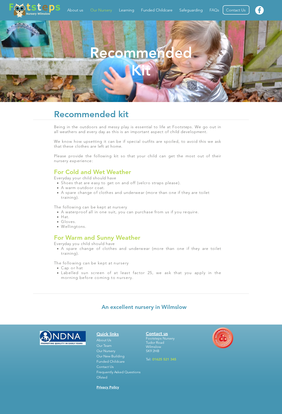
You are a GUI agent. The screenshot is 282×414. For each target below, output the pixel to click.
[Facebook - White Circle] (259, 10)
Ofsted (101, 377)
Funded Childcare (110, 361)
